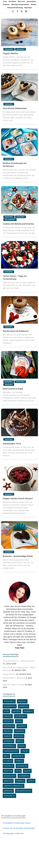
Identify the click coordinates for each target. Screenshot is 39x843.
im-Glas (19, 736)
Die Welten (12, 1)
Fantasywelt (20, 381)
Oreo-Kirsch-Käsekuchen (15, 108)
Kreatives (6, 4)
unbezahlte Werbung (13, 786)
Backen (22, 701)
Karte (20, 741)
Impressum (28, 7)
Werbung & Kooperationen (20, 4)
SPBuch (8, 781)
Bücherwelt (9, 381)
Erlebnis (28, 711)
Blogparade (9, 706)
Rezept (8, 771)
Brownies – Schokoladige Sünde (18, 556)
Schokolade (9, 776)
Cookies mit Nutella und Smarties (18, 224)
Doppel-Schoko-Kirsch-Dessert (18, 498)
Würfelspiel (9, 796)
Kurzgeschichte (11, 751)
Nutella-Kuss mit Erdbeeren (16, 331)
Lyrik (25, 751)
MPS (6, 756)
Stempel (20, 781)
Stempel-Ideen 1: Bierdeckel (14, 678)
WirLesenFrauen (23, 791)
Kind (22, 746)
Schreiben (24, 776)
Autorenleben (31, 1)
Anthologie (9, 701)
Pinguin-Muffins (10, 53)
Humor (7, 736)
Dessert (23, 706)
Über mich (21, 1)
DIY (6, 711)
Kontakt (33, 4)
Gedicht (8, 721)
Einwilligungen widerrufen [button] (13, 833)
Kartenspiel (9, 746)
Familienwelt (9, 49)
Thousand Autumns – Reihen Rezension (19, 661)
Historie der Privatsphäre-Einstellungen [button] (19, 828)
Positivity (8, 766)
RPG (18, 771)
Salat (27, 771)
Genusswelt (20, 49)
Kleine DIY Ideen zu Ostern (13, 685)
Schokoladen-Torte (12, 443)
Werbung (8, 791)
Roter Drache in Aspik (13, 389)
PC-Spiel (8, 761)
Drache (16, 711)
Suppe (31, 781)
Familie (7, 716)
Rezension (22, 766)
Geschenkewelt (10, 219)
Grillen (7, 731)
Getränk (22, 726)
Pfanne (19, 761)
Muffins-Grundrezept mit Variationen (14, 164)
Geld (19, 721)
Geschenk (9, 726)
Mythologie (18, 756)
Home (5, 1)
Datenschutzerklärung (15, 7)
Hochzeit (19, 731)
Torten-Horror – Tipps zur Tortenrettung (15, 277)
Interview (8, 741)
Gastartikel (20, 716)
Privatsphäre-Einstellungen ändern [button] (17, 823)
